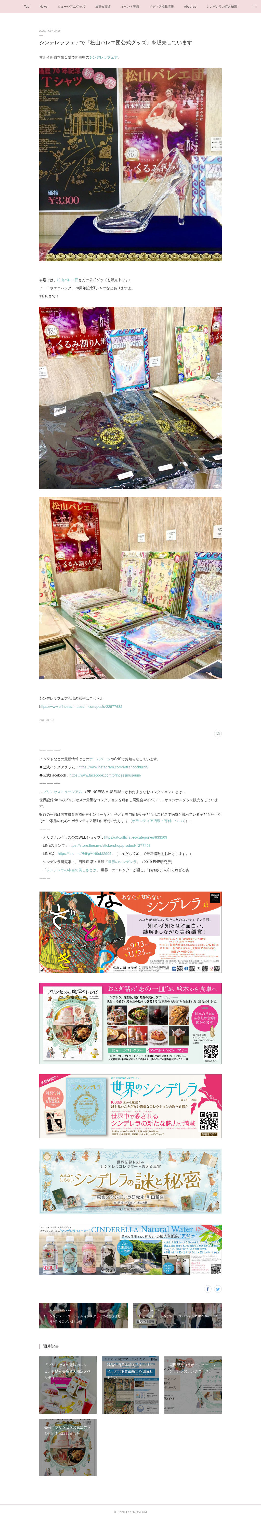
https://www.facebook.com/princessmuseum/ (105, 775)
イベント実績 (130, 6)
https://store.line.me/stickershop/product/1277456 (110, 845)
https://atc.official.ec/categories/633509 (135, 837)
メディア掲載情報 (161, 6)
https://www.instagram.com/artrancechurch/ (113, 766)
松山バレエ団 (68, 279)
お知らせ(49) (46, 720)
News (43, 6)
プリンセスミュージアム (62, 791)
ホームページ (100, 758)
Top (26, 6)
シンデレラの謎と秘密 (221, 6)
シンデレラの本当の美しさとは (71, 869)
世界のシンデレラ (122, 861)
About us (190, 6)
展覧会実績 (103, 6)
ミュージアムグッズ (71, 6)
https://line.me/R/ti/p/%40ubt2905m (86, 853)
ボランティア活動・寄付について (159, 820)
